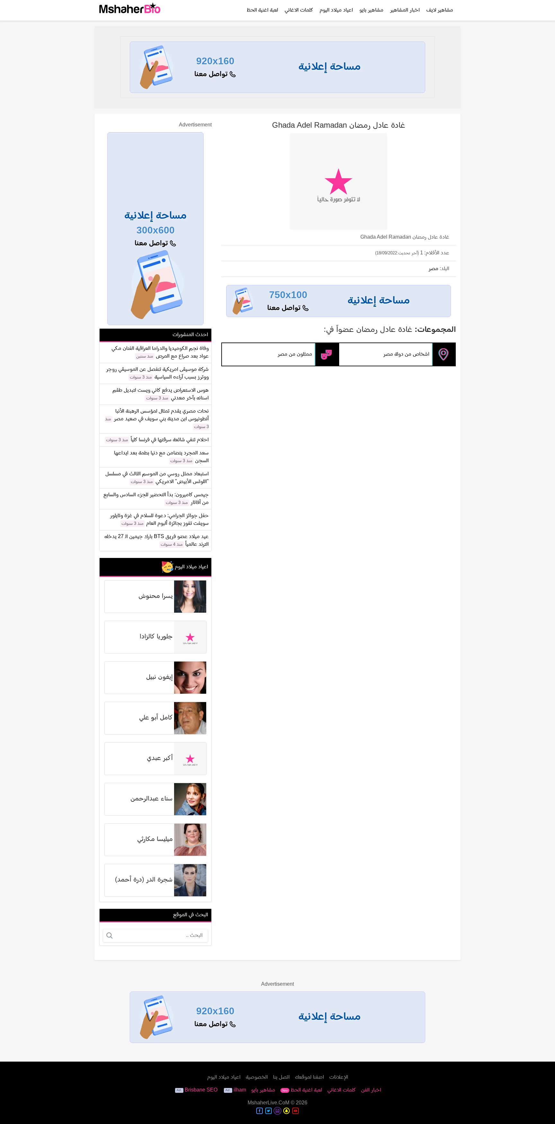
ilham (239, 1090)
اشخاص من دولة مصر (406, 354)
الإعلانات (338, 1077)
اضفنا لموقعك (309, 1077)
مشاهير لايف (439, 10)
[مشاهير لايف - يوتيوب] (295, 1110)
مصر (433, 268)
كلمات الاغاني (299, 10)
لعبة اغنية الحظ (262, 10)
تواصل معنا (212, 74)
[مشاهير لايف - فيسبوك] (259, 1110)
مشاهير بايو (371, 10)
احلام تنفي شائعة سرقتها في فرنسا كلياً (170, 440)
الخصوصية (257, 1077)
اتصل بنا (281, 1077)
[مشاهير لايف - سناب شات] (286, 1110)
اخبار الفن (371, 1090)
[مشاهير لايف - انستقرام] (277, 1110)
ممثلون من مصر (295, 354)
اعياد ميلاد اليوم (336, 10)
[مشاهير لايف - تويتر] (268, 1110)
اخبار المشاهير (405, 10)
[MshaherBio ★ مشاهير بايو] (129, 10)
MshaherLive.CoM (268, 1103)
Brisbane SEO (201, 1090)
